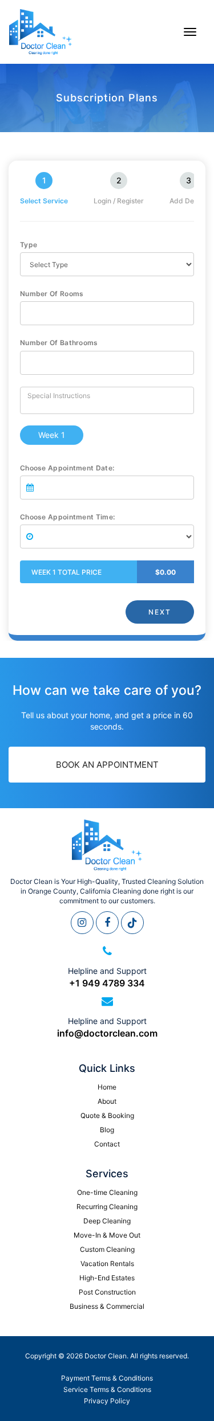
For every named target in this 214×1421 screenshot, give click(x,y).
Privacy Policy (107, 1401)
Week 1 (51, 435)
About (107, 1101)
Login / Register (119, 200)
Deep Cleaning (107, 1221)
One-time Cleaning (107, 1192)
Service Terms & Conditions (107, 1389)
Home (107, 1087)
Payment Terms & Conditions (107, 1378)
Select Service (44, 200)
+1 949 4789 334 (107, 983)
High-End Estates (107, 1277)
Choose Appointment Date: (67, 468)
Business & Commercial (107, 1306)
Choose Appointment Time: (67, 517)
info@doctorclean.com (107, 1033)
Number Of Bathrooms (59, 342)
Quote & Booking (107, 1115)
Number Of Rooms (52, 293)
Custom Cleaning (107, 1249)
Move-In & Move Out (107, 1235)
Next (159, 612)
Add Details (188, 200)
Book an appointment (107, 764)
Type (28, 244)
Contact (107, 1144)
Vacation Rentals (107, 1263)
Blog (107, 1129)
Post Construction (107, 1292)
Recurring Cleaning (107, 1206)
